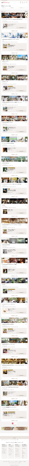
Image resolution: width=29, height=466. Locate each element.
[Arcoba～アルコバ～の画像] (14, 57)
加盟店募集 (25, 461)
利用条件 (9, 461)
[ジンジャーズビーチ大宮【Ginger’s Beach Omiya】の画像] (14, 383)
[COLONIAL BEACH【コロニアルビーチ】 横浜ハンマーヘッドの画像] (14, 98)
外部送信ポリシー (16, 461)
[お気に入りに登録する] (26, 19)
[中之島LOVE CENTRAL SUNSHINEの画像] (14, 320)
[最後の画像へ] (26, 15)
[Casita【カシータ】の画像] (14, 77)
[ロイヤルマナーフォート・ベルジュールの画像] (14, 300)
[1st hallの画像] (14, 201)
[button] (14, 26)
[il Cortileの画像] (14, 280)
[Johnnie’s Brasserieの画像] (14, 159)
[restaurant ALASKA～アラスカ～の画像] (14, 118)
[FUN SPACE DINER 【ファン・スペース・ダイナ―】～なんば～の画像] (14, 220)
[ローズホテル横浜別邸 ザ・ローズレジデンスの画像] (14, 403)
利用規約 (6, 461)
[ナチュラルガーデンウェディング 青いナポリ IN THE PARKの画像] (14, 180)
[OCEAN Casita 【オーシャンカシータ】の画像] (14, 340)
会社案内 (4, 461)
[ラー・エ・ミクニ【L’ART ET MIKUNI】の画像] (14, 139)
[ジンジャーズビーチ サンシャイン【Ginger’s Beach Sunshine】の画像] (14, 15)
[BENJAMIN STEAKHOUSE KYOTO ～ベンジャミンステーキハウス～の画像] (14, 361)
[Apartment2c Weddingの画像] (14, 240)
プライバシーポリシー (12, 461)
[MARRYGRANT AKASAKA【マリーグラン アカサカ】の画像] (14, 35)
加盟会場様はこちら (21, 461)
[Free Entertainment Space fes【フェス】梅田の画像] (14, 260)
